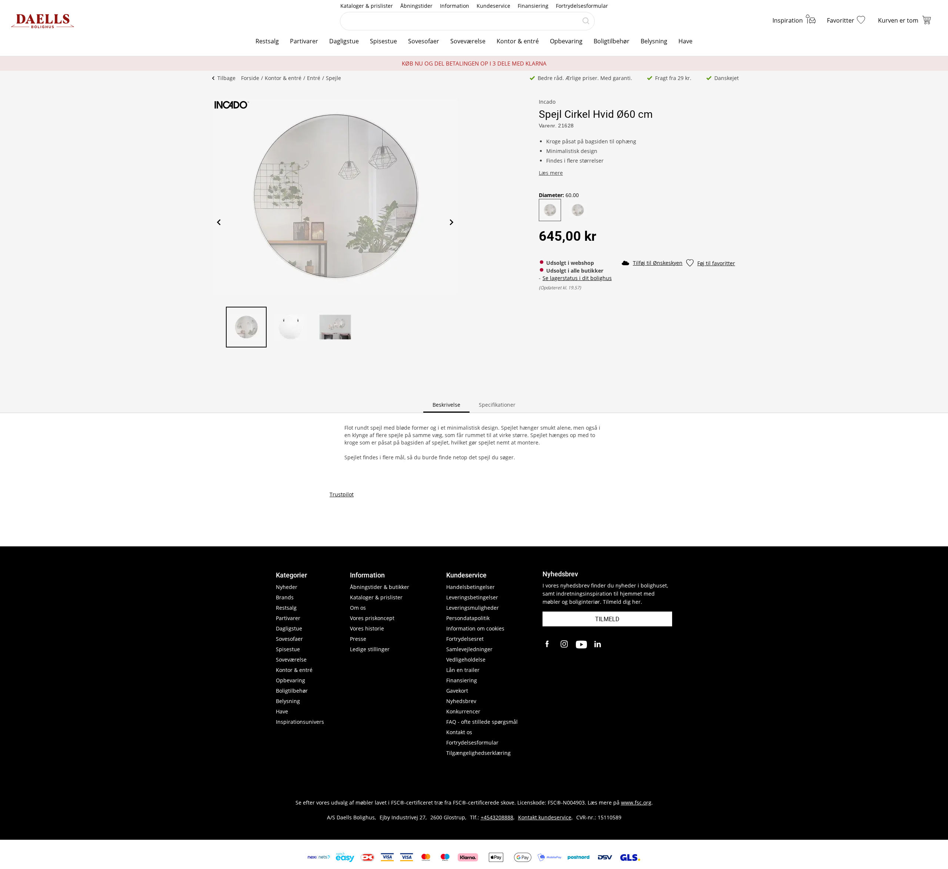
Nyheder (286, 586)
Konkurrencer (463, 711)
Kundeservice (493, 5)
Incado (547, 101)
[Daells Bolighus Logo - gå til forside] (42, 21)
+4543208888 (497, 817)
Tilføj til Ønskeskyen (657, 262)
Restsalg (267, 41)
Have (685, 41)
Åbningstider (416, 5)
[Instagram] (564, 644)
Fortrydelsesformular (582, 5)
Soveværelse (467, 41)
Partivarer (304, 41)
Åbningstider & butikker (379, 586)
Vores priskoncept (372, 618)
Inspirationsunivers (300, 721)
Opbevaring (566, 41)
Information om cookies (475, 628)
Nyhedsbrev (461, 701)
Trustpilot (342, 494)
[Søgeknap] (586, 21)
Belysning (654, 41)
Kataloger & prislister (366, 5)
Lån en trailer (463, 669)
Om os (358, 607)
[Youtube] (581, 644)
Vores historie (367, 628)
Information (454, 5)
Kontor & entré (518, 41)
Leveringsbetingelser (472, 597)
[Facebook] (548, 644)
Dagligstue (344, 41)
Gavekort (457, 690)
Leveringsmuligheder (472, 607)
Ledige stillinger (370, 649)
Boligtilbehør (612, 41)
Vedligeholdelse (465, 659)
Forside (250, 77)
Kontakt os (459, 732)
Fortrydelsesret (465, 638)
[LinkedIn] (598, 644)
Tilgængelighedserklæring (478, 752)
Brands (285, 597)
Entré (313, 77)
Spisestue (383, 41)
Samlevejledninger (469, 649)
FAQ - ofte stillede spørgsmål (482, 721)
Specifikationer (497, 404)
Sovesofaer (423, 41)
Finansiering (533, 5)
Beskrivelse (446, 404)
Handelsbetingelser (470, 586)
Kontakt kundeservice (544, 817)
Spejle (333, 77)
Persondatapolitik (468, 618)
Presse (358, 638)
